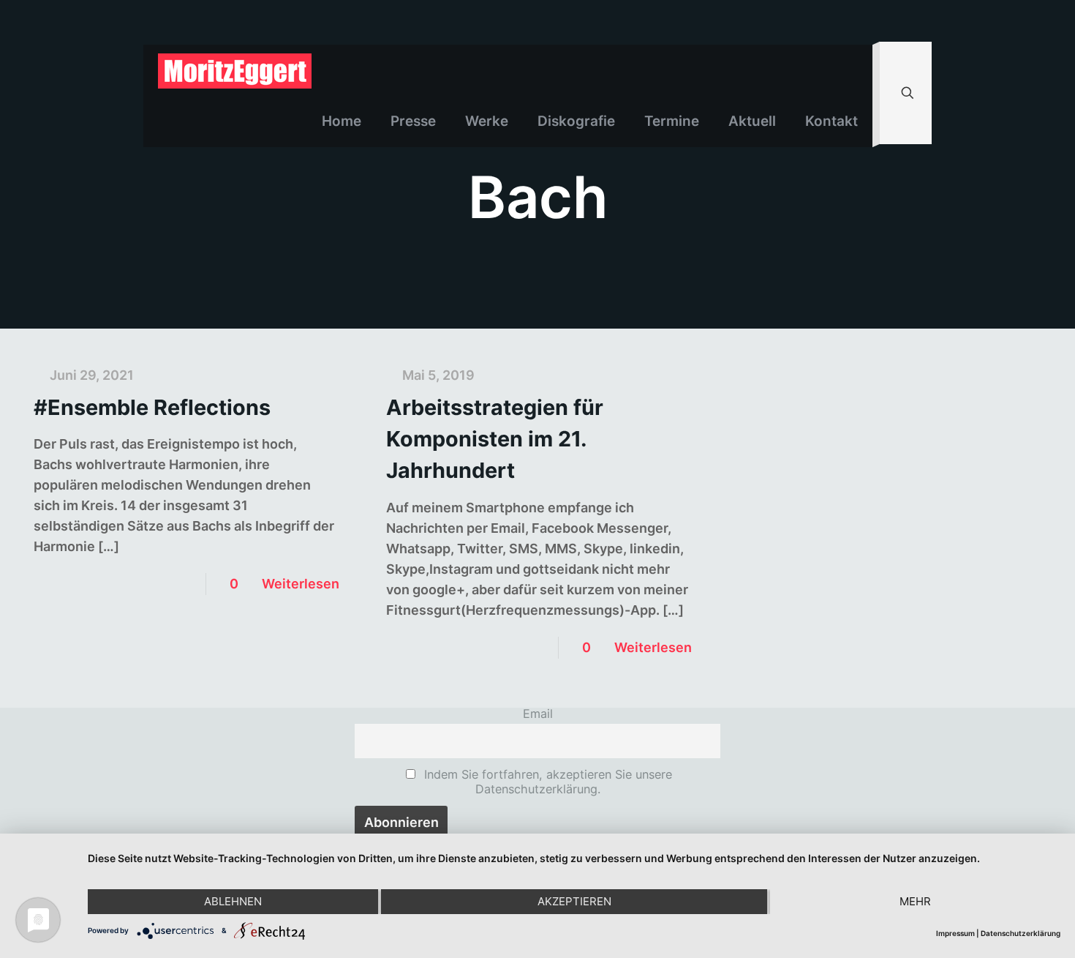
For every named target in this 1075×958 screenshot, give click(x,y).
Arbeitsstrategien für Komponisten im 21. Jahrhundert (494, 438)
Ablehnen (233, 901)
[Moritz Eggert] (235, 70)
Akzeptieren (574, 901)
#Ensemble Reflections (152, 407)
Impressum (955, 933)
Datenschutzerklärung (1020, 933)
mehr (915, 901)
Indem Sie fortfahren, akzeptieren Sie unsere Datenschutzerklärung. (546, 781)
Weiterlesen (300, 583)
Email (538, 713)
